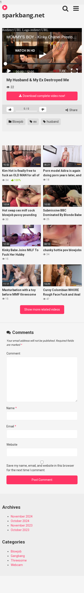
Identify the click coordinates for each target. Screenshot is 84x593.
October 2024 (20, 521)
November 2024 (22, 516)
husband (52, 121)
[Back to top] (76, 585)
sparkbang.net (23, 15)
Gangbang (18, 556)
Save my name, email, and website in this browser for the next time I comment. (40, 468)
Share (73, 110)
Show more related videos (42, 309)
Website (11, 444)
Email (11, 426)
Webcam (17, 565)
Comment (13, 353)
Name (11, 408)
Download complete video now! (43, 96)
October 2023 (20, 530)
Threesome (19, 560)
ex (35, 121)
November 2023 (22, 525)
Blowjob (17, 121)
